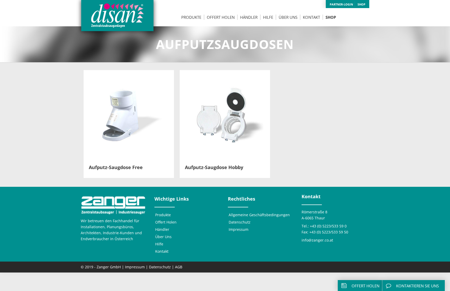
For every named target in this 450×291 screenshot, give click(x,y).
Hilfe (159, 244)
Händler (162, 229)
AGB (178, 266)
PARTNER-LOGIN (341, 4)
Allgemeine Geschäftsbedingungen (259, 214)
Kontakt (161, 251)
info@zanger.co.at (317, 240)
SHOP (361, 4)
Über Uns (163, 236)
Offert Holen (166, 222)
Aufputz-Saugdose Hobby (214, 167)
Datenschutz (240, 222)
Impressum (238, 229)
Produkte (163, 214)
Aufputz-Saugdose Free (116, 167)
